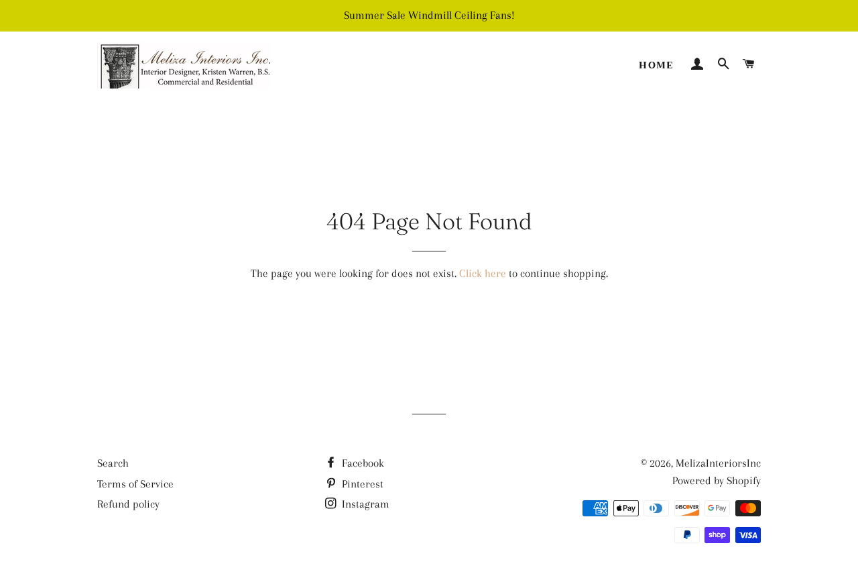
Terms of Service (135, 483)
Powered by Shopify (716, 480)
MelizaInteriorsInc (718, 463)
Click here (482, 273)
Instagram (364, 504)
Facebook (361, 463)
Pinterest (361, 483)
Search (113, 463)
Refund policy (128, 504)
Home (656, 65)
